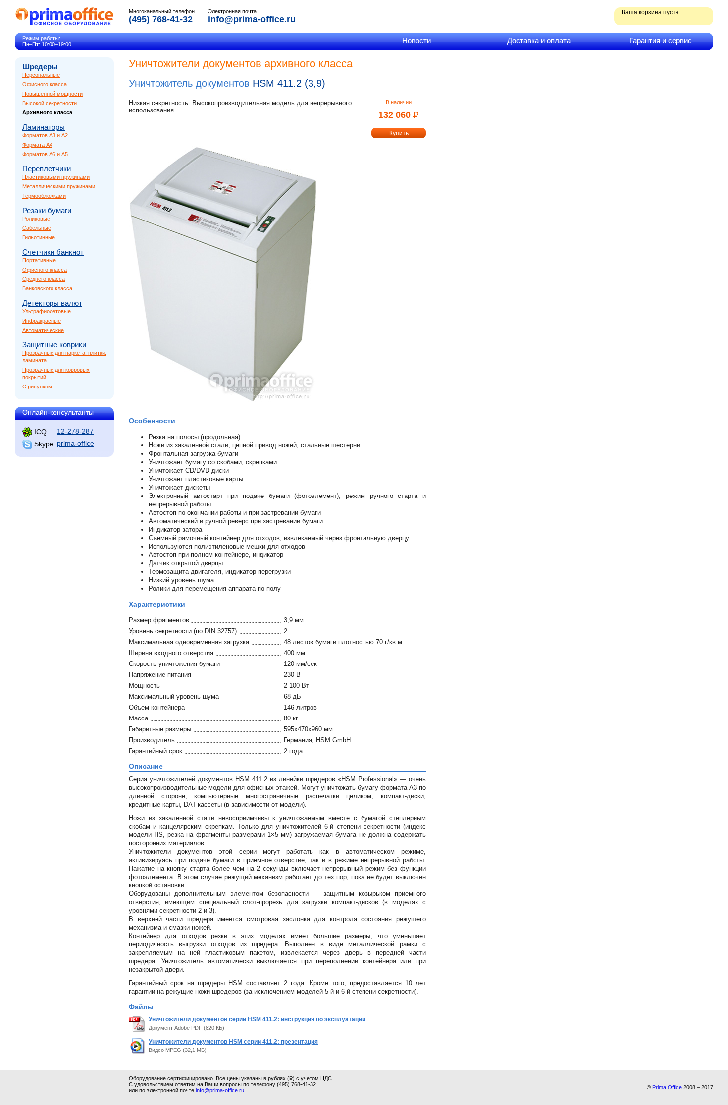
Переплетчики (46, 169)
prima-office (75, 443)
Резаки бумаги (46, 210)
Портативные (39, 260)
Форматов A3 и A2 (45, 135)
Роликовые (36, 218)
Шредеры (40, 66)
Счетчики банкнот (53, 252)
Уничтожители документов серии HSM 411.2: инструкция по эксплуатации (257, 1019)
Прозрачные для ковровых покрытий (56, 373)
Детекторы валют (52, 303)
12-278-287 (75, 431)
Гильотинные (38, 237)
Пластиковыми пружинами (56, 177)
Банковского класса (47, 288)
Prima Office (667, 1087)
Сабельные (36, 228)
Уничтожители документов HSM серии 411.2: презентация (233, 1041)
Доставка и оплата (539, 40)
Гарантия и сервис (660, 40)
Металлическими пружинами (58, 186)
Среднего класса (43, 279)
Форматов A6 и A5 (45, 154)
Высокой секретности (49, 103)
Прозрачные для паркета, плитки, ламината (64, 356)
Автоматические (43, 330)
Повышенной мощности (52, 94)
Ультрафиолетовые (46, 311)
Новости (416, 40)
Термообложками (44, 196)
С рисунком (37, 386)
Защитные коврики (54, 344)
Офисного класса (44, 84)
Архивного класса (47, 112)
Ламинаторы (43, 127)
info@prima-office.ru (252, 19)
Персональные (41, 75)
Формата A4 (37, 145)
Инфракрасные (41, 321)
